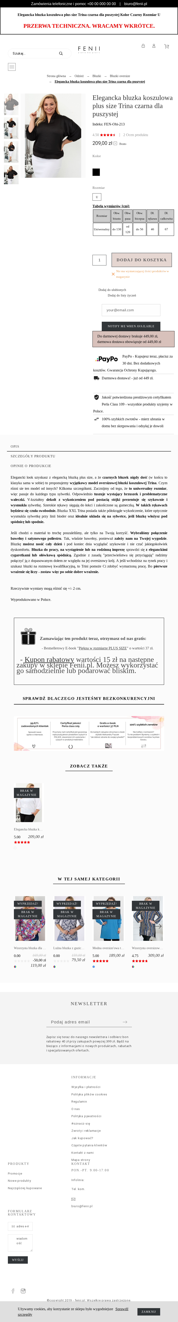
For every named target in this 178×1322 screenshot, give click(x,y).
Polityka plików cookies (89, 1094)
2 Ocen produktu (135, 135)
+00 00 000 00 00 (101, 4)
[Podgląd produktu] (35, 802)
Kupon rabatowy (49, 659)
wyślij (18, 1260)
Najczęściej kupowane (25, 1188)
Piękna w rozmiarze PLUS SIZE (103, 648)
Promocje (15, 1173)
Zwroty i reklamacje (86, 1130)
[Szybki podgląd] (22, 802)
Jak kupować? (82, 1138)
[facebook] (13, 1291)
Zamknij (149, 1311)
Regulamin (79, 1101)
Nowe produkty (19, 1180)
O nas (75, 1109)
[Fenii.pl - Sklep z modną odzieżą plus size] (89, 49)
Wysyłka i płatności (86, 1087)
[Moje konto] (154, 46)
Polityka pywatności (86, 1116)
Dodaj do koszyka (142, 260)
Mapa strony (80, 1160)
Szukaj (65, 53)
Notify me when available (131, 326)
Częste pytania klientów (89, 1145)
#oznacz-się (80, 1123)
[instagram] (23, 1291)
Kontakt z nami (82, 1152)
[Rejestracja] (144, 46)
